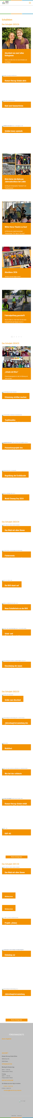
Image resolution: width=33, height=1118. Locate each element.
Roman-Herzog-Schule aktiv (15, 81)
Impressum (19, 1115)
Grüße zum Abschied (13, 700)
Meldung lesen (9, 541)
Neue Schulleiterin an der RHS (16, 608)
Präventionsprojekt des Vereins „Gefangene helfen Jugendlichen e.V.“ (15, 450)
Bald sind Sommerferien (14, 106)
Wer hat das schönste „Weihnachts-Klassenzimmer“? (13, 776)
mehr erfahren (9, 66)
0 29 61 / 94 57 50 (8, 1086)
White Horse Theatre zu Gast (16, 227)
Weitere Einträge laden (16, 857)
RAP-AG (8, 833)
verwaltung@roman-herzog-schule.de (12, 1090)
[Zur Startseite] (5, 2)
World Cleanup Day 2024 (14, 499)
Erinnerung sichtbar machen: (16, 397)
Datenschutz (13, 1115)
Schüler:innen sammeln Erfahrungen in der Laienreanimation (14, 133)
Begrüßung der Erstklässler (15, 476)
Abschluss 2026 (11, 272)
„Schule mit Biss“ (11, 372)
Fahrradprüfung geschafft (15, 315)
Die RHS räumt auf (12, 585)
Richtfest (8, 748)
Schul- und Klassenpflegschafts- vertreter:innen (13, 636)
